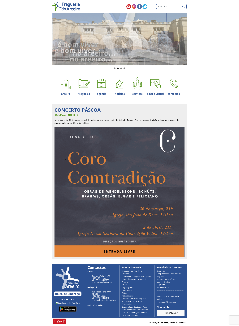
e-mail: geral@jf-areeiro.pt (102, 282)
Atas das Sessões (163, 282)
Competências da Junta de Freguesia (136, 276)
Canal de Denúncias (129, 315)
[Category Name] (102, 86)
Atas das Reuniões (129, 304)
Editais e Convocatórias (166, 279)
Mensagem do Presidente (132, 271)
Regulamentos (127, 296)
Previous (48, 38)
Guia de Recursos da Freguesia (134, 298)
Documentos (127, 290)
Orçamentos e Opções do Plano (134, 307)
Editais (124, 293)
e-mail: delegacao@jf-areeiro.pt (104, 300)
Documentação (163, 287)
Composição (162, 271)
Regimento (161, 285)
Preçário (125, 285)
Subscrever (171, 313)
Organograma (127, 287)
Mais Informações (95, 305)
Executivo (125, 274)
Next (191, 38)
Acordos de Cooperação (132, 301)
